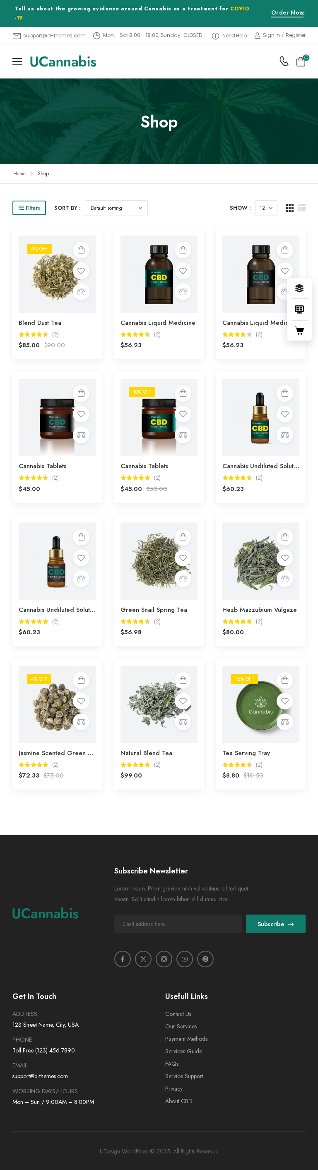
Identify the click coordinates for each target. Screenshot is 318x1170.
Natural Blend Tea (146, 753)
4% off (39, 679)
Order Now (287, 13)
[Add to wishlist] (81, 270)
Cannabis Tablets (42, 466)
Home (19, 173)
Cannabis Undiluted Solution (262, 466)
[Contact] (284, 61)
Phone (22, 1039)
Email (19, 1065)
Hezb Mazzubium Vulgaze (259, 609)
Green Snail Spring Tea (153, 609)
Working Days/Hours (45, 1091)
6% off (39, 249)
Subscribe (271, 924)
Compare (81, 291)
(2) (55, 334)
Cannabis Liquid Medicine (157, 322)
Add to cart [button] (81, 250)
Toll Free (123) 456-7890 (43, 1050)
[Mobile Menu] (17, 61)
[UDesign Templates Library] (299, 309)
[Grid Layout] (290, 208)
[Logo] (63, 61)
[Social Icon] (122, 959)
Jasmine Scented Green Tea (58, 753)
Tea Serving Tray (246, 753)
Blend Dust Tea (40, 322)
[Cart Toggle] (301, 61)
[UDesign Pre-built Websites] (299, 288)
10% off (142, 392)
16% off (244, 679)
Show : (240, 208)
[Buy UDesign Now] (299, 331)
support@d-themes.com (40, 1076)
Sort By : (67, 208)
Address (24, 1014)
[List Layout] (302, 208)
